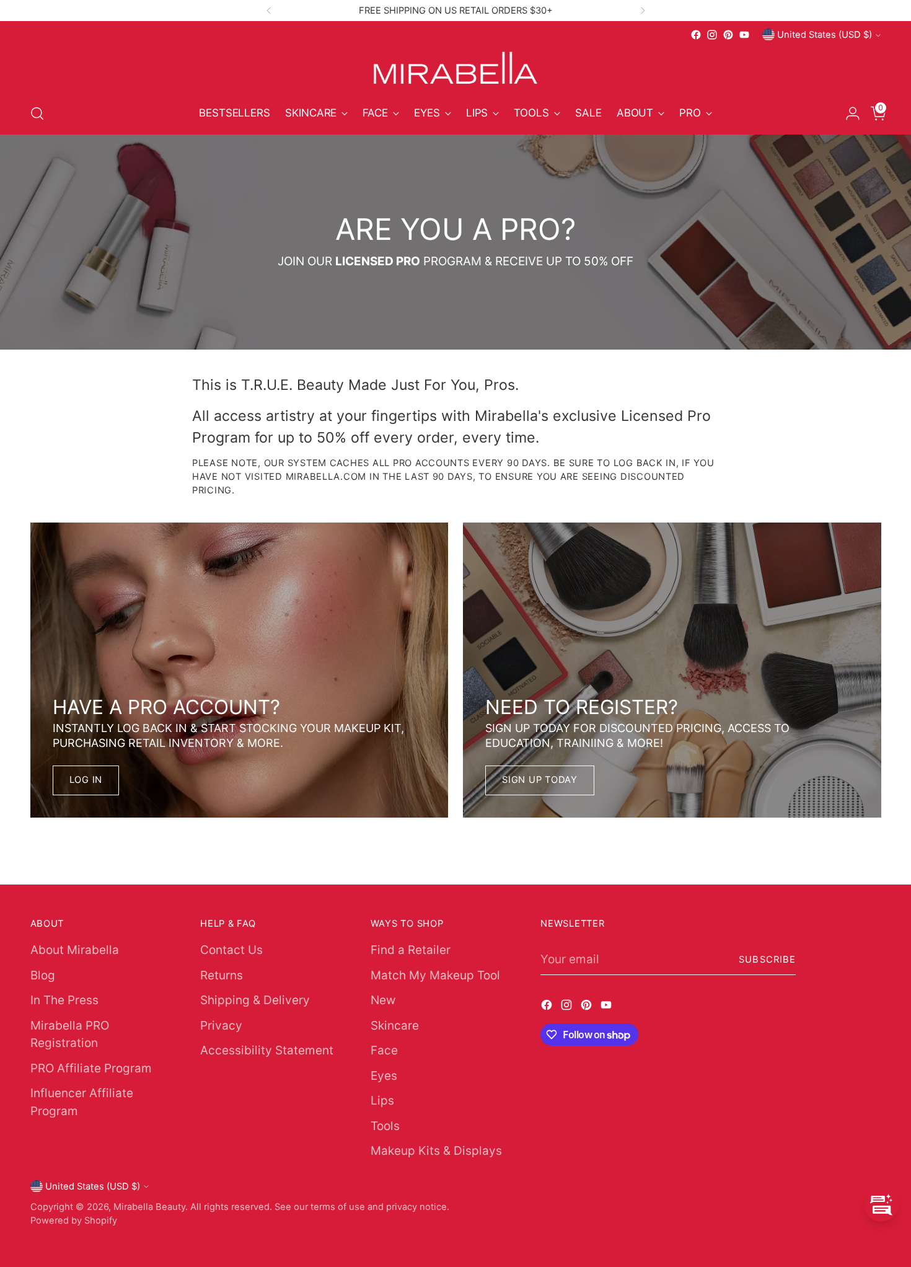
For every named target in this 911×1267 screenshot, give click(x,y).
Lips (382, 1100)
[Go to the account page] (847, 113)
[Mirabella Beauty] (455, 67)
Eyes (384, 1076)
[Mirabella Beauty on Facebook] (696, 34)
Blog (42, 975)
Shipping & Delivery (255, 1000)
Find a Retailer (411, 950)
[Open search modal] (37, 113)
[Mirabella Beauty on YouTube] (744, 34)
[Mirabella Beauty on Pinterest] (728, 34)
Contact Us (231, 950)
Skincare (395, 1025)
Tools (385, 1126)
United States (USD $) (824, 34)
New (383, 1000)
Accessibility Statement (266, 1050)
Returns (221, 975)
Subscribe (767, 959)
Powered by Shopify (73, 1220)
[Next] (642, 10)
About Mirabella (74, 950)
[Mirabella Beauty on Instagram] (712, 34)
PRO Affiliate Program (91, 1068)
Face (384, 1050)
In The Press (64, 1000)
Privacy (221, 1025)
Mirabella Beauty (149, 1206)
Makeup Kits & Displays (436, 1151)
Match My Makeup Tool (435, 975)
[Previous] (269, 10)
